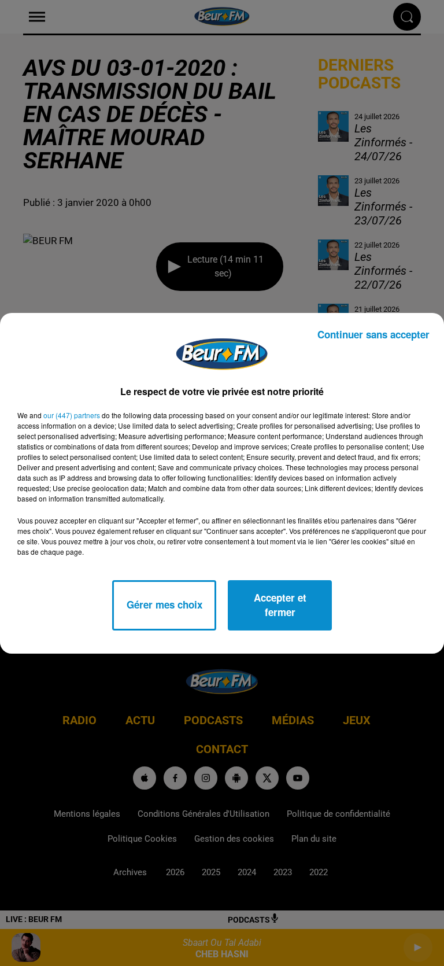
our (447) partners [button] (71, 415)
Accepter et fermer (280, 605)
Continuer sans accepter (373, 334)
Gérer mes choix (164, 604)
